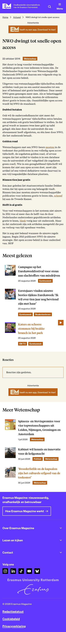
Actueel (17, 17)
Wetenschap (30, 58)
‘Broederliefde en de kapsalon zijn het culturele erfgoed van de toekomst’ (39, 473)
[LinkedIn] (13, 571)
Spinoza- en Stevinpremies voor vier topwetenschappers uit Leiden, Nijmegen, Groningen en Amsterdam (39, 428)
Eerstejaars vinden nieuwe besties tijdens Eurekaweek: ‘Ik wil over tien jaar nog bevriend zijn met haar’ (38, 297)
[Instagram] (5, 571)
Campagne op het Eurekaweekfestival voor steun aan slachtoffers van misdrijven (39, 271)
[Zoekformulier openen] (49, 6)
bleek (23, 220)
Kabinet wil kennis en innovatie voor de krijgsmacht (39, 451)
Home (5, 17)
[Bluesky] (37, 571)
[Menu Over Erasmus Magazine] (61, 528)
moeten (50, 147)
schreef (58, 195)
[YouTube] (29, 571)
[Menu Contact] (61, 552)
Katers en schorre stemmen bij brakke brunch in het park (31, 329)
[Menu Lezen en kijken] (61, 540)
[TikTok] (21, 571)
